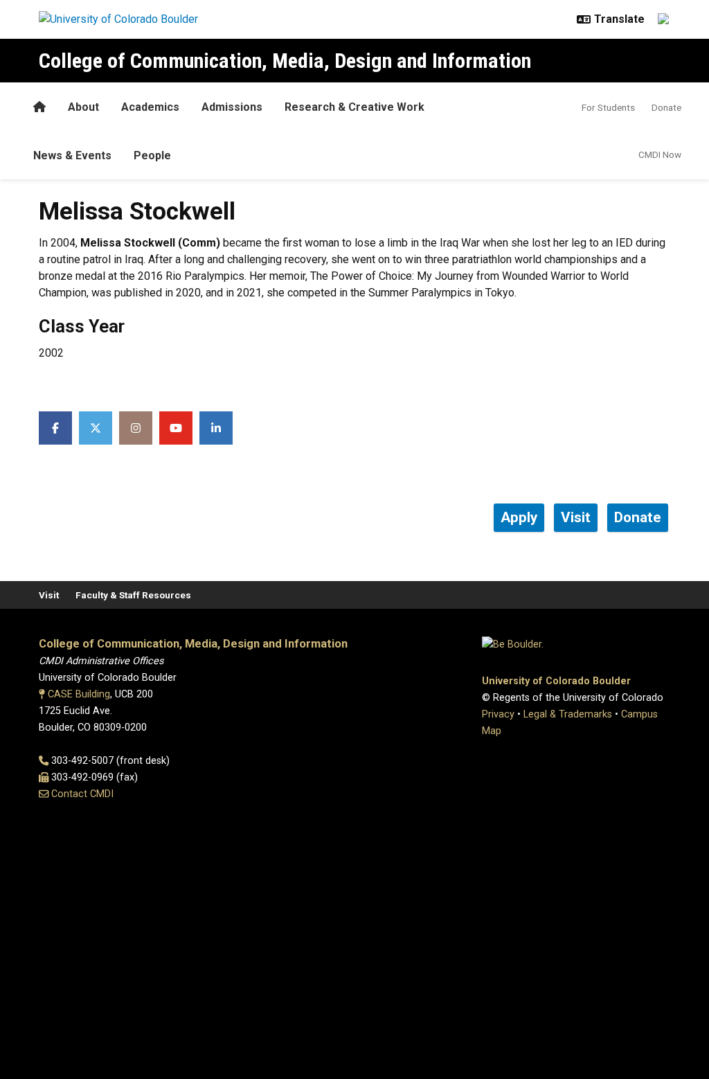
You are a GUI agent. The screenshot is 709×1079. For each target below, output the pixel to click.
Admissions (231, 107)
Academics (150, 107)
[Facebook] (55, 428)
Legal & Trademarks (567, 714)
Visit (49, 594)
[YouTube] (175, 428)
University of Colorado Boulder (556, 681)
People (152, 155)
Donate (666, 107)
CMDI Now (659, 154)
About (83, 107)
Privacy (498, 714)
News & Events (72, 155)
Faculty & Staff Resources (133, 594)
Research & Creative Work (354, 107)
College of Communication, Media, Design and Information (285, 60)
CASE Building (79, 694)
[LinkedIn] (216, 428)
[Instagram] (135, 428)
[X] (95, 428)
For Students (608, 107)
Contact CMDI (82, 794)
